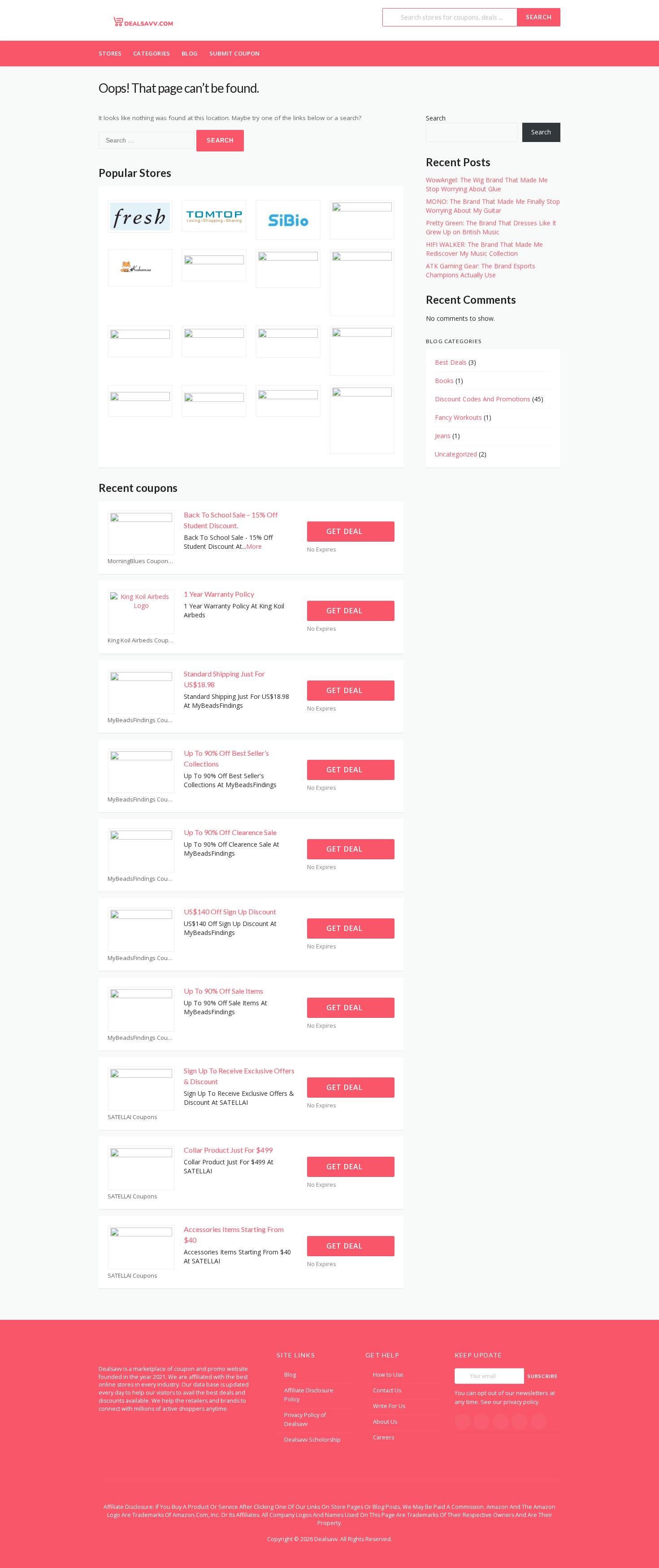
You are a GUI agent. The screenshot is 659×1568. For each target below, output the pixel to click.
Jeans (443, 435)
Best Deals (451, 362)
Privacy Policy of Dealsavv (305, 1419)
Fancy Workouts (458, 417)
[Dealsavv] (143, 21)
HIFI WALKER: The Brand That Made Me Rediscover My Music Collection (484, 249)
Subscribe (543, 1376)
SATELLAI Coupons (132, 1117)
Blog (190, 53)
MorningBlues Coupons (139, 561)
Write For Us (389, 1406)
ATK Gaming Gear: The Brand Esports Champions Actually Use (480, 270)
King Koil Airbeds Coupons (141, 640)
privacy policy (520, 1402)
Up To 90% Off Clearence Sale (230, 832)
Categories (151, 53)
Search (539, 17)
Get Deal (345, 531)
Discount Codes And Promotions (482, 399)
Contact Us (387, 1390)
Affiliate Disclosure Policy (309, 1395)
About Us (385, 1422)
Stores (110, 53)
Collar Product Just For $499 (228, 1150)
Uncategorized (456, 454)
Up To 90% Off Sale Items (223, 990)
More (254, 546)
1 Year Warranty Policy (219, 594)
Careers (383, 1437)
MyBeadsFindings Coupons (141, 720)
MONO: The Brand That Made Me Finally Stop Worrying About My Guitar (493, 206)
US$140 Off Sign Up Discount (230, 911)
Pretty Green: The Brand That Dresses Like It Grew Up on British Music (491, 227)
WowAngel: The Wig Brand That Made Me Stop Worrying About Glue (487, 184)
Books (444, 380)
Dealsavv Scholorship (312, 1439)
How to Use (388, 1374)
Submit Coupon (234, 53)
